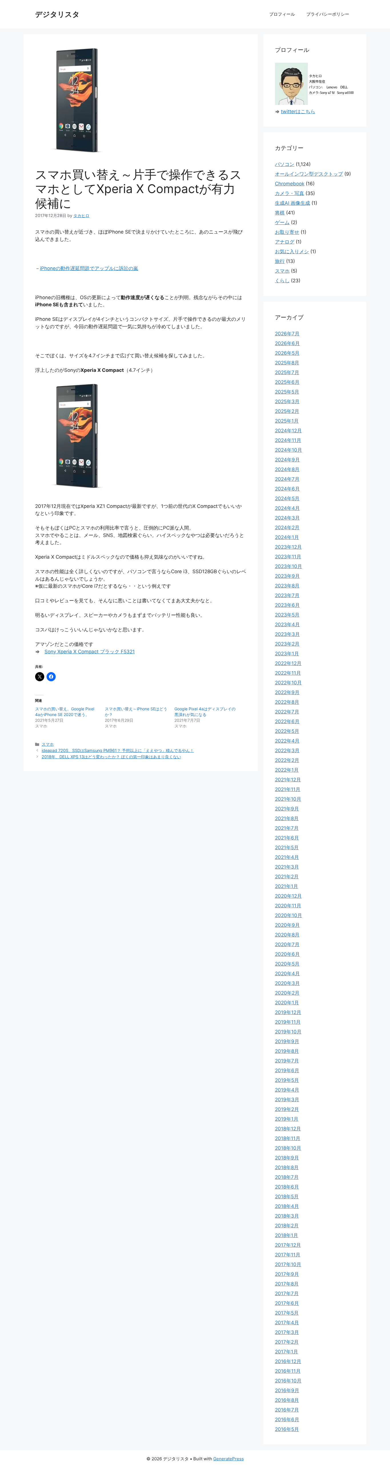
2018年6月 (287, 1187)
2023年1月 (287, 653)
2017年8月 (287, 1284)
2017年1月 (286, 1352)
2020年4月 (287, 973)
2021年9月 (287, 809)
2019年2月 (287, 1109)
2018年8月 (287, 1167)
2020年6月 (287, 954)
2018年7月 (287, 1177)
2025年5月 (287, 392)
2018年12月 (288, 1129)
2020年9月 (287, 925)
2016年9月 (287, 1390)
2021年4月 (287, 857)
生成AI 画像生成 (292, 203)
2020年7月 (287, 944)
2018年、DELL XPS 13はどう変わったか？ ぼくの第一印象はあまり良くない (111, 756)
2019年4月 (287, 1090)
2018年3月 (287, 1216)
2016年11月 (288, 1371)
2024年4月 (287, 508)
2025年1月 (287, 421)
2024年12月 (288, 430)
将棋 (280, 213)
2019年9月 (287, 1041)
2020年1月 (287, 1002)
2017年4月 (287, 1322)
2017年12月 (288, 1245)
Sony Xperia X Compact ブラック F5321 (90, 651)
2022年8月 (287, 702)
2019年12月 (288, 1012)
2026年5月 (287, 353)
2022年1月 (287, 770)
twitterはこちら (298, 111)
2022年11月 (288, 673)
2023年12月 (288, 547)
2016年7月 (287, 1410)
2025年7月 (287, 372)
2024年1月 (287, 537)
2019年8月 (287, 1051)
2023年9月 (287, 576)
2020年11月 (288, 906)
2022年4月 (287, 741)
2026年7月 (287, 333)
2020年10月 (288, 915)
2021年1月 (286, 886)
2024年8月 (287, 469)
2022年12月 (288, 663)
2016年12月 (288, 1361)
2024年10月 (288, 450)
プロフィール (282, 14)
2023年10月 (288, 566)
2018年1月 (286, 1235)
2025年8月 (287, 363)
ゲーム (282, 222)
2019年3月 (287, 1099)
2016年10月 (288, 1381)
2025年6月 (287, 382)
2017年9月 (287, 1274)
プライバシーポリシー (327, 14)
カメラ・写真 (289, 193)
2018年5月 (287, 1196)
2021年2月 (287, 876)
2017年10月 (288, 1264)
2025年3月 (287, 401)
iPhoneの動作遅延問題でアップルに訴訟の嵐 (89, 268)
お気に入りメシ (292, 251)
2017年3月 (287, 1332)
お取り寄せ (287, 232)
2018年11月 (287, 1138)
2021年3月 (287, 867)
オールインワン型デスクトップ (309, 174)
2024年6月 (287, 489)
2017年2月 (287, 1342)
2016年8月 (287, 1400)
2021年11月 (287, 789)
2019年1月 (286, 1119)
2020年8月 (287, 935)
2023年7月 (287, 595)
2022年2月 (287, 760)
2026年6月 (287, 343)
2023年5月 (287, 615)
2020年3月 (287, 983)
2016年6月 (287, 1419)
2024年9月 (287, 460)
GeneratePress (228, 1458)
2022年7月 (287, 712)
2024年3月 (287, 518)
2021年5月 (287, 847)
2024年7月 (287, 479)
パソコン (284, 164)
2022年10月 (288, 683)
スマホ (48, 744)
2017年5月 (287, 1313)
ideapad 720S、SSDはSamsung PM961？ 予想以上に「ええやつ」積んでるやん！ (118, 750)
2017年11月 (287, 1255)
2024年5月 (287, 498)
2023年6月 (287, 605)
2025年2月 (287, 411)
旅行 (280, 261)
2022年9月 (287, 692)
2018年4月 (287, 1206)
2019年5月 (287, 1080)
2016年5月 (287, 1429)
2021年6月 (287, 838)
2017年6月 (287, 1303)
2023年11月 (288, 556)
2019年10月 (288, 1032)
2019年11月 (288, 1022)
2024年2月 (287, 527)
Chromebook (289, 183)
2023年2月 (287, 644)
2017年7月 (287, 1293)
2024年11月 (288, 440)
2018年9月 (287, 1158)
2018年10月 (288, 1148)
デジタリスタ (57, 14)
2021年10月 (288, 799)
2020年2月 (287, 993)
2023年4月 (287, 624)
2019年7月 (287, 1061)
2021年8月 (287, 818)
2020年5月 (287, 964)
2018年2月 (287, 1225)
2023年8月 (287, 586)
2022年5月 (287, 731)
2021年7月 (287, 828)
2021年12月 (288, 779)
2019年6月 (287, 1070)
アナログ (284, 242)
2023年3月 (287, 634)
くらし (282, 280)
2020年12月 (288, 896)
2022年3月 (287, 750)
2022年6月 (287, 721)
